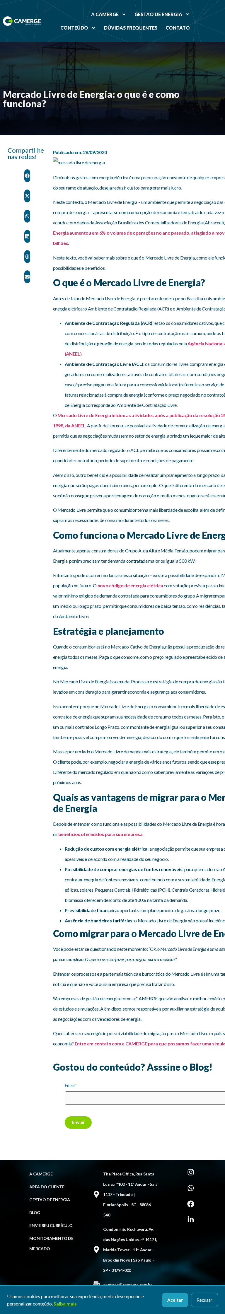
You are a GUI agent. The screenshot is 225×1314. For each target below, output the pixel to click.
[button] (27, 175)
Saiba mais (65, 1303)
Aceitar (175, 1300)
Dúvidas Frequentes (130, 27)
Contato (178, 27)
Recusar (204, 1300)
